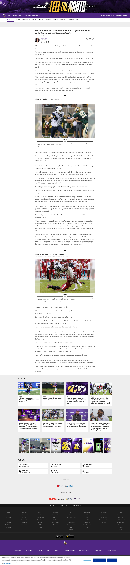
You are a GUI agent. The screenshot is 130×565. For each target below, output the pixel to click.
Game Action (55, 517)
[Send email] (90, 39)
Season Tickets (87, 512)
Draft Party (104, 522)
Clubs (87, 527)
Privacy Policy (17, 550)
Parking (71, 519)
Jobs (48, 550)
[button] (64, 434)
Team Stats (8, 522)
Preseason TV (40, 527)
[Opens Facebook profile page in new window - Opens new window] (42, 42)
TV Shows (40, 524)
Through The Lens (55, 514)
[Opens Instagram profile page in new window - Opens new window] (46, 42)
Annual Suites (87, 522)
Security (71, 527)
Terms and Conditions (69, 550)
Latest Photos (55, 512)
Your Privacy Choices (84, 550)
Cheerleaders (55, 519)
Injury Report (8, 517)
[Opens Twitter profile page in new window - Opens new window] (44, 42)
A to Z (71, 512)
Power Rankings (24, 524)
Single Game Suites (87, 524)
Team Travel (55, 524)
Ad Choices (56, 550)
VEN (40, 514)
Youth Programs (120, 522)
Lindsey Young (44, 38)
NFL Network (40, 522)
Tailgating (71, 529)
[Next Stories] (109, 445)
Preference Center (111, 550)
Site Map (120, 529)
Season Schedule (103, 512)
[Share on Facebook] (84, 39)
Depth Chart (8, 514)
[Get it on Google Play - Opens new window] (69, 537)
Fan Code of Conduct (71, 517)
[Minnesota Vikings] (65, 543)
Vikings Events (104, 514)
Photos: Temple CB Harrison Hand (49, 254)
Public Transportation (71, 524)
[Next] (76, 139)
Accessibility (28, 550)
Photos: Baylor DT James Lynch (48, 99)
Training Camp (104, 517)
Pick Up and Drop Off (71, 522)
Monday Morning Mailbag (24, 514)
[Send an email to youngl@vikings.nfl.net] (49, 42)
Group (87, 517)
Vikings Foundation (120, 514)
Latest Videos (40, 512)
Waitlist (87, 519)
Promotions (120, 527)
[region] (65, 560)
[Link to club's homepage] (4, 15)
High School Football (120, 519)
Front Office (8, 527)
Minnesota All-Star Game (104, 519)
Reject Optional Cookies (99, 560)
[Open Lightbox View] (65, 126)
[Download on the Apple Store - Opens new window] (59, 537)
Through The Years (55, 522)
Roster (8, 512)
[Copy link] (93, 39)
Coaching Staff (8, 524)
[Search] (99, 16)
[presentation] (111, 434)
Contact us (39, 550)
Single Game (87, 514)
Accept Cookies (112, 560)
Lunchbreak (24, 517)
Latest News (24, 512)
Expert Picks (24, 522)
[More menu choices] (39, 15)
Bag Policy (71, 514)
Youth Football (120, 517)
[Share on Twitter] (87, 39)
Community (120, 512)
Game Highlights (40, 519)
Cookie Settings (98, 550)
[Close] (127, 560)
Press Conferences (40, 517)
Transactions (8, 519)
